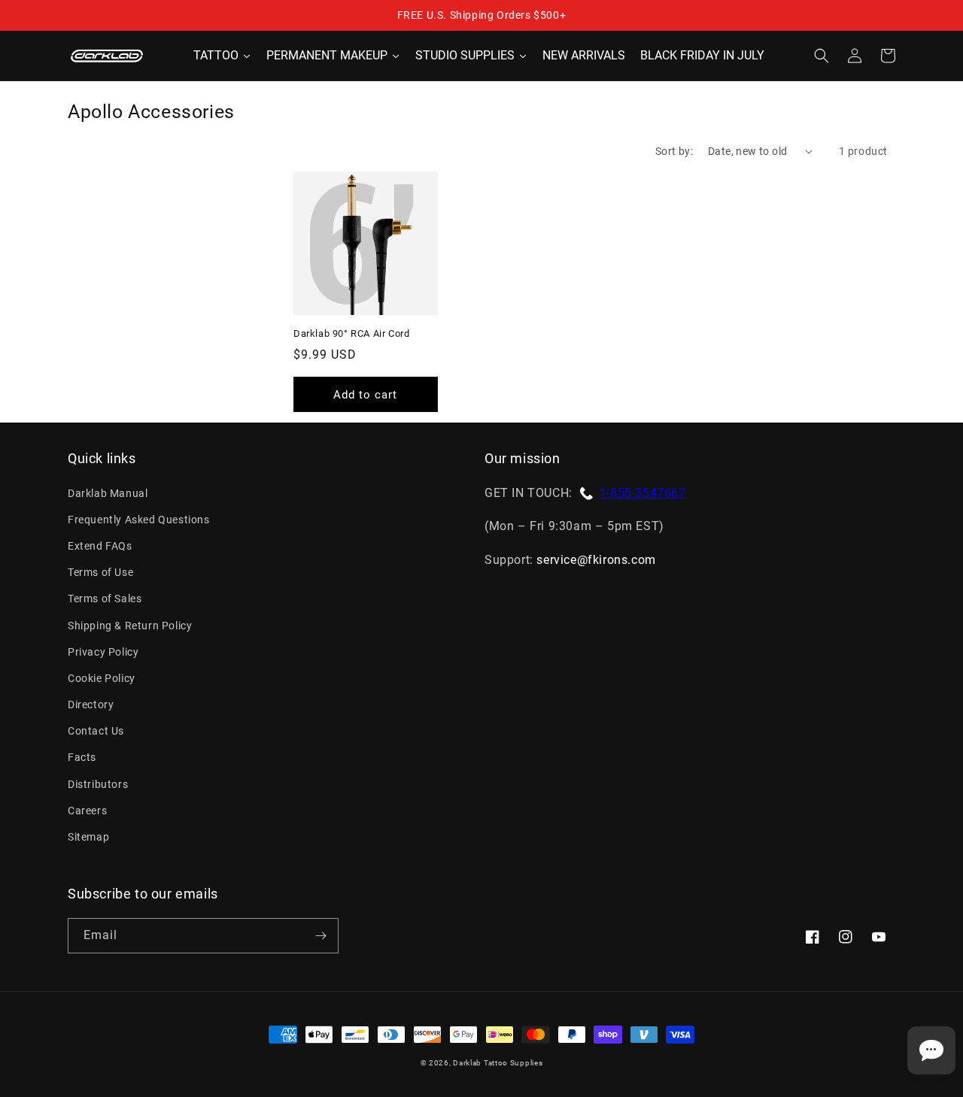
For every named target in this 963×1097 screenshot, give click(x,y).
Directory (91, 705)
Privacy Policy (103, 652)
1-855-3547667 (643, 493)
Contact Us (96, 731)
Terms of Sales (104, 598)
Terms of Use (100, 572)
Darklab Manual (107, 493)
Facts (82, 757)
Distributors (98, 784)
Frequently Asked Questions (139, 520)
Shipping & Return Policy (130, 626)
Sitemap (88, 837)
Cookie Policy (101, 678)
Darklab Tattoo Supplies (497, 1063)
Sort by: (674, 151)
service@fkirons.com (595, 560)
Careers (87, 811)
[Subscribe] (320, 935)
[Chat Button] (931, 1050)
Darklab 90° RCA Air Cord (351, 333)
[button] (821, 55)
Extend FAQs (100, 546)
